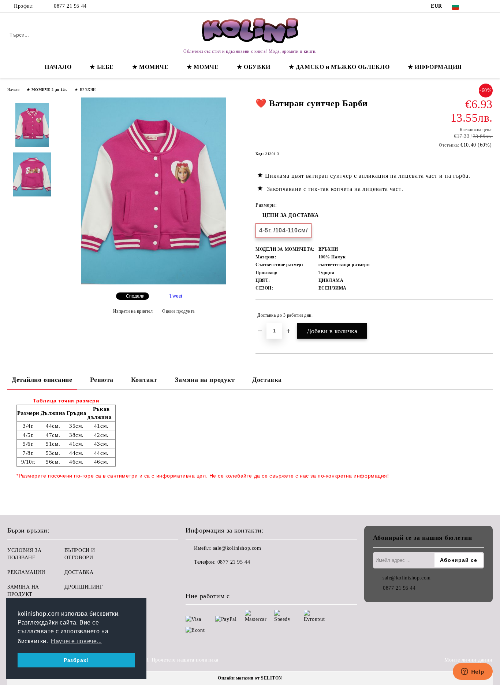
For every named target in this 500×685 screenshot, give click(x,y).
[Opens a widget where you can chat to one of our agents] (472, 672)
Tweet (176, 296)
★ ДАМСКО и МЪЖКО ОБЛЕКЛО (339, 67)
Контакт (144, 379)
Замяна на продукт (205, 379)
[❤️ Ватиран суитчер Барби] (153, 283)
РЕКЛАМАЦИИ (26, 572)
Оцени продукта (178, 311)
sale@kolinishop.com (237, 548)
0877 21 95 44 (70, 6)
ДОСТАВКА (78, 572)
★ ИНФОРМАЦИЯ (435, 67)
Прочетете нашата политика (185, 660)
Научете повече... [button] (76, 641)
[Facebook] (478, 6)
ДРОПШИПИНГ (83, 587)
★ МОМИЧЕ (150, 67)
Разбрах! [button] (76, 660)
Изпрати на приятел (133, 311)
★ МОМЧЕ (203, 67)
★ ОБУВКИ (253, 67)
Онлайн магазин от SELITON (250, 678)
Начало (13, 90)
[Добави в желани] (487, 315)
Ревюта (101, 379)
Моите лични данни (468, 660)
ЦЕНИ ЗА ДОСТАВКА (290, 215)
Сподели (135, 296)
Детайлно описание (42, 379)
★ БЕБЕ (101, 67)
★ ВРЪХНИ (85, 90)
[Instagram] (489, 6)
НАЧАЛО (58, 67)
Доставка (266, 379)
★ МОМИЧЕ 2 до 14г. (47, 90)
